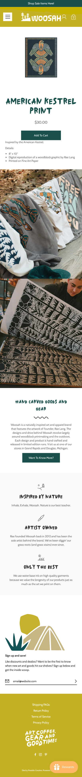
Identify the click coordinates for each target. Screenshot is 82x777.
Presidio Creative (35, 770)
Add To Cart (41, 135)
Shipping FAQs (41, 704)
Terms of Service (41, 716)
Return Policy (41, 710)
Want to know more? (41, 458)
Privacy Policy (41, 722)
